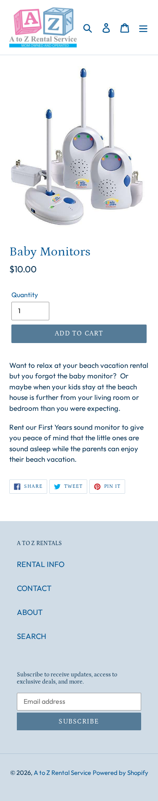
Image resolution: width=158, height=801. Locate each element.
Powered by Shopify (120, 773)
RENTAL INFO (40, 564)
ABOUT (30, 612)
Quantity (24, 294)
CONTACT (34, 588)
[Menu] (143, 27)
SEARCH (31, 636)
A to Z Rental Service (62, 773)
